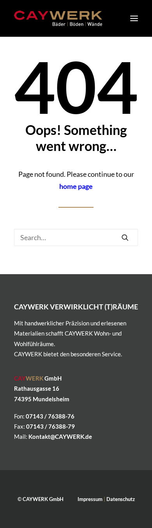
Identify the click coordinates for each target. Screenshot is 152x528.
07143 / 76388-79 (50, 426)
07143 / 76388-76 (50, 416)
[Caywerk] (58, 18)
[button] (134, 18)
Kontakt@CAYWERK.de (60, 436)
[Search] (76, 237)
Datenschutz (120, 499)
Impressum (90, 499)
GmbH (38, 378)
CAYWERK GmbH (43, 499)
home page (76, 186)
